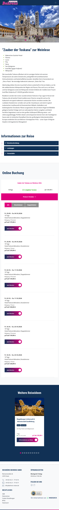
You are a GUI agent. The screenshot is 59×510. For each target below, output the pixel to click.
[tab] (31, 143)
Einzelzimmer (18, 205)
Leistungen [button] (10, 148)
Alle (8, 205)
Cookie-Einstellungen (8, 498)
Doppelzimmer (31, 205)
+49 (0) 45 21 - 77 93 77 (12, 483)
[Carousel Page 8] (34, 453)
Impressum (5, 503)
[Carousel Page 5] (33, 40)
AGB (3, 494)
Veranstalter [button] (11, 153)
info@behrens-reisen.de (12, 485)
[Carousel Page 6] (30, 453)
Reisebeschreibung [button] (13, 143)
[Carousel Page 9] (36, 453)
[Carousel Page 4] (31, 40)
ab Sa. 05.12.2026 (22, 435)
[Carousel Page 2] (27, 40)
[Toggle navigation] (56, 2)
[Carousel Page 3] (29, 40)
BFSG (3, 500)
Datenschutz (6, 496)
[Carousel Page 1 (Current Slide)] (25, 40)
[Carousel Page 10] (38, 453)
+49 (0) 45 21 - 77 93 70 (12, 480)
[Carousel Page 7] (32, 453)
